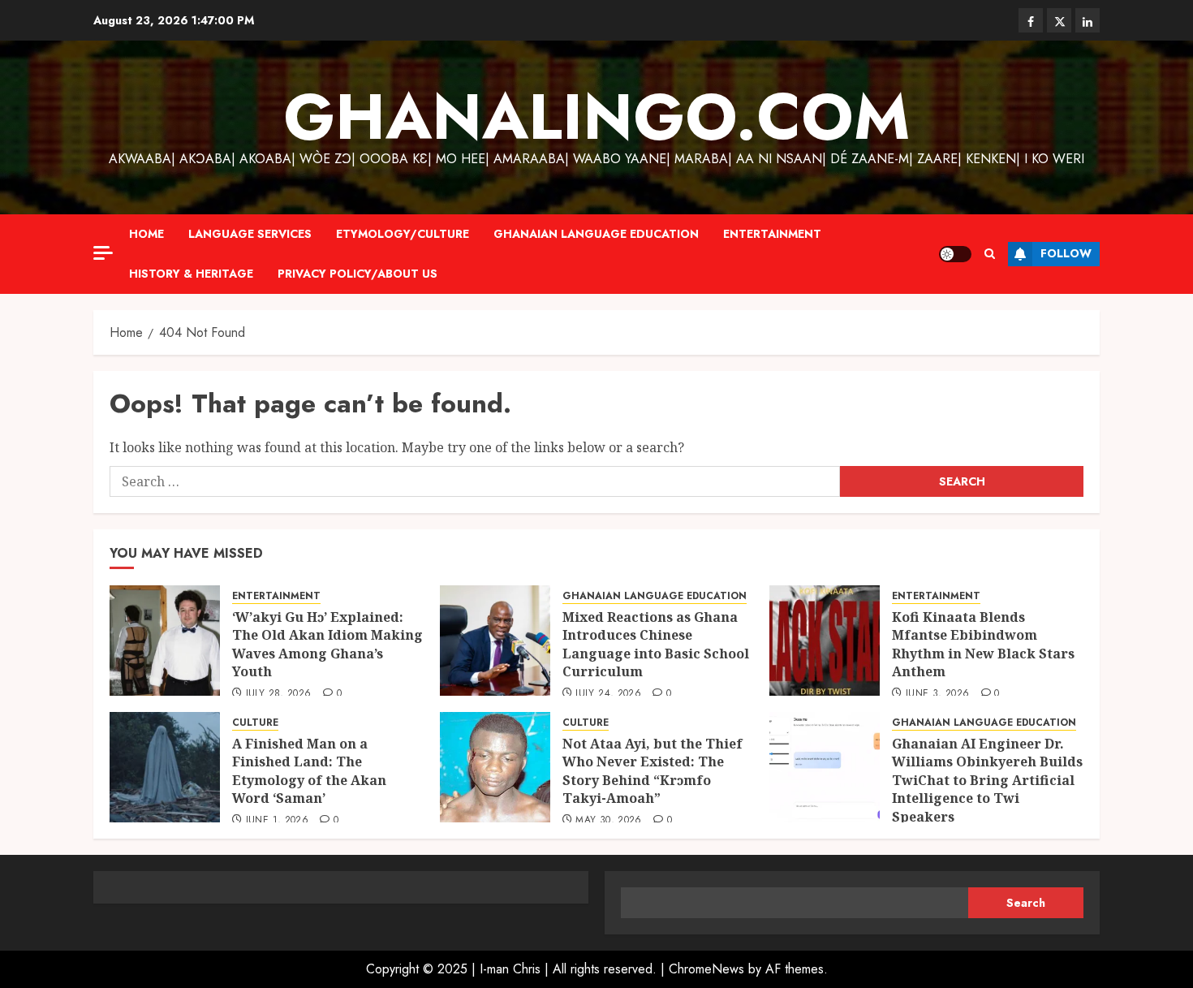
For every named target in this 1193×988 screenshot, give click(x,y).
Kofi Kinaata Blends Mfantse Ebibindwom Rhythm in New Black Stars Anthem (983, 644)
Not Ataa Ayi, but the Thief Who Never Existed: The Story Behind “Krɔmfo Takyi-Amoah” (652, 771)
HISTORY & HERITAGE (191, 273)
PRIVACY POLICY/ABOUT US (357, 273)
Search (1025, 903)
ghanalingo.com (597, 116)
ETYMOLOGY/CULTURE (402, 234)
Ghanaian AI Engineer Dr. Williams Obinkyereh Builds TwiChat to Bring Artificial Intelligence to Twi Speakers (987, 780)
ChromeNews (706, 969)
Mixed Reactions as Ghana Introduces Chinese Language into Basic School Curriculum (655, 644)
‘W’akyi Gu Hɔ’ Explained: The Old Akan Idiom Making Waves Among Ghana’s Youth (327, 644)
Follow (1066, 253)
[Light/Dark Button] (955, 254)
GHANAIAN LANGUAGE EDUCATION (596, 234)
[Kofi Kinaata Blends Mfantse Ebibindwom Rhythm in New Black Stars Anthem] (824, 640)
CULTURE (255, 723)
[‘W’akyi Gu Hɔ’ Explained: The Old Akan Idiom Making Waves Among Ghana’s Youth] (165, 640)
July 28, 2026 (279, 694)
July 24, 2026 (608, 694)
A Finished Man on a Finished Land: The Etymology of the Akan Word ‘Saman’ (309, 771)
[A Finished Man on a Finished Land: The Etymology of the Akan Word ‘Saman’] (165, 767)
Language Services (250, 234)
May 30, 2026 (608, 820)
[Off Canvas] (103, 253)
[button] (990, 254)
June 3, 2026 (937, 694)
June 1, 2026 (277, 820)
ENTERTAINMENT (772, 234)
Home (146, 234)
